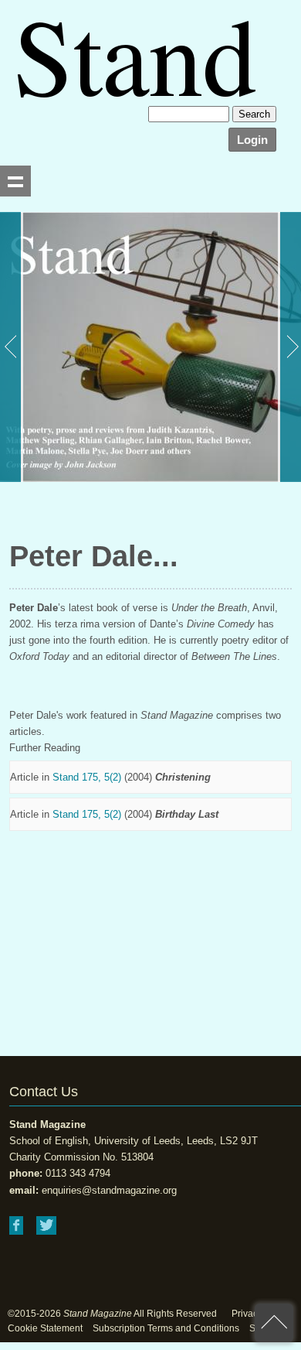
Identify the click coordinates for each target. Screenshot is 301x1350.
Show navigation (15, 181)
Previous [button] (11, 347)
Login (252, 139)
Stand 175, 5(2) (86, 777)
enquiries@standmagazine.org (109, 1190)
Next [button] (289, 347)
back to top (274, 1323)
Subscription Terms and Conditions (166, 1328)
